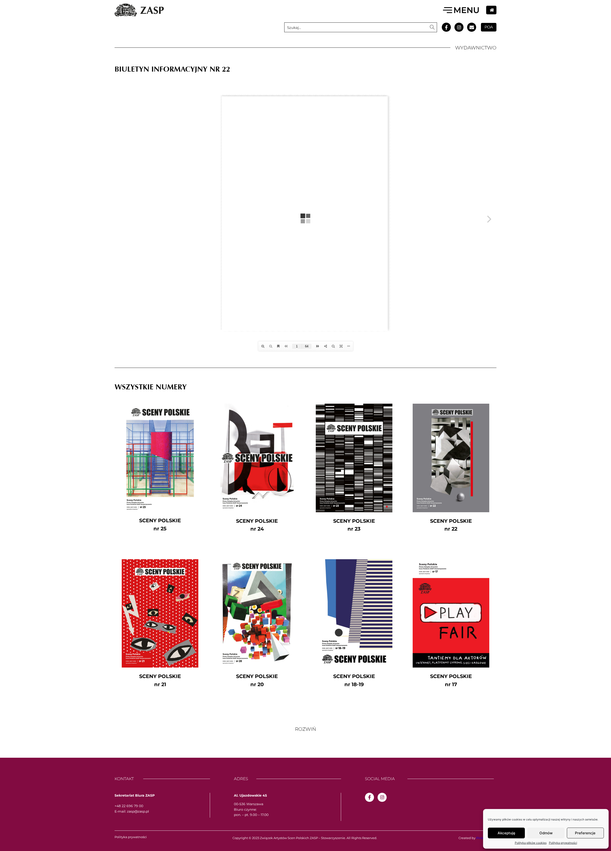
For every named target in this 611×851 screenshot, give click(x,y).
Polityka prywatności (563, 843)
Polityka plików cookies (531, 843)
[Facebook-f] (446, 27)
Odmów (546, 833)
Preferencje (585, 833)
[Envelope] (471, 27)
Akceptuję (506, 833)
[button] (305, 729)
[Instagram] (459, 27)
